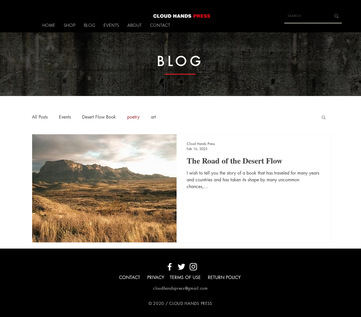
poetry (133, 117)
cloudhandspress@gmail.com (180, 288)
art (153, 117)
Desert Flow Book (99, 117)
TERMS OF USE (186, 277)
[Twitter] (181, 267)
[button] (323, 118)
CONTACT (129, 277)
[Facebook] (170, 267)
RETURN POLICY (224, 277)
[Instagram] (193, 267)
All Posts (40, 117)
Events (65, 117)
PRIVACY (155, 277)
